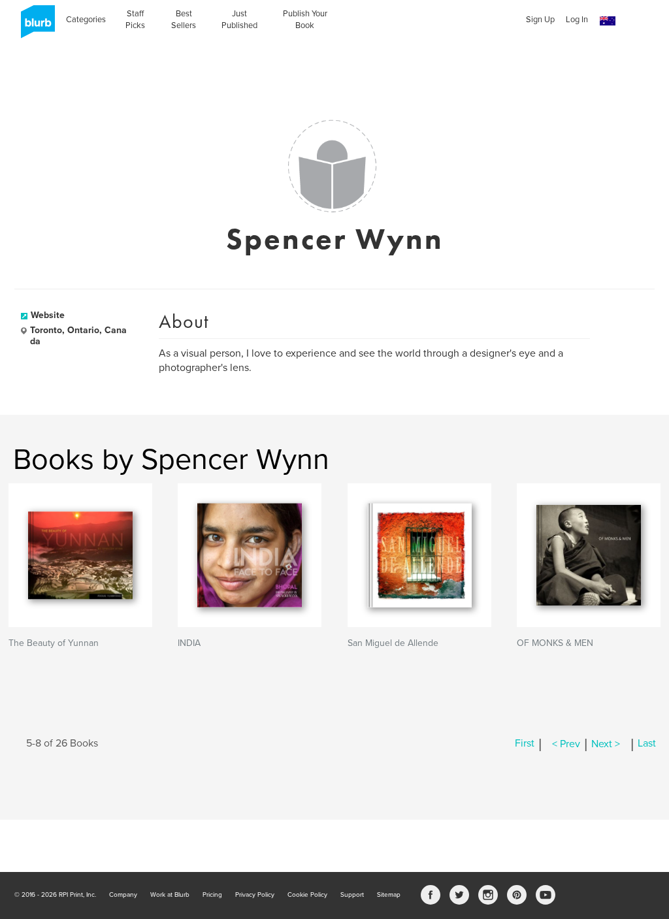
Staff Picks (135, 19)
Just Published (239, 19)
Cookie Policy (307, 895)
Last (647, 743)
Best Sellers (183, 19)
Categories (86, 19)
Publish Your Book (305, 19)
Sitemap (388, 895)
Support (352, 895)
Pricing (212, 895)
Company (123, 895)
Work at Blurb (169, 895)
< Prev (566, 743)
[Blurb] (34, 26)
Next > (605, 743)
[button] (607, 21)
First (524, 743)
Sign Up (540, 19)
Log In (577, 19)
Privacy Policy (254, 895)
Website (48, 315)
